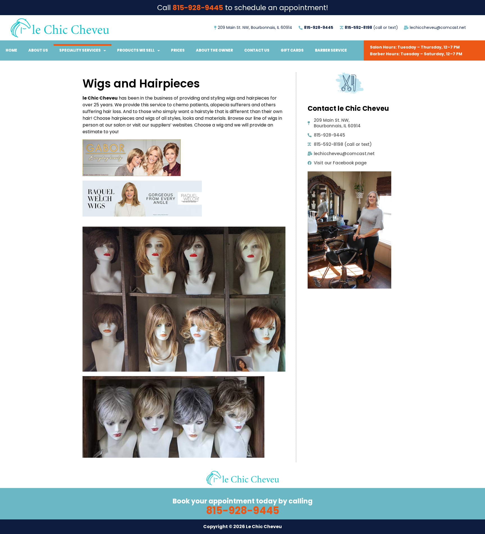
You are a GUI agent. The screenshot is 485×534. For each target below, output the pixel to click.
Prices (178, 50)
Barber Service (331, 50)
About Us (38, 50)
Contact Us (256, 50)
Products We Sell (136, 50)
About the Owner (214, 50)
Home (11, 50)
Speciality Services (80, 50)
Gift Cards (292, 50)
